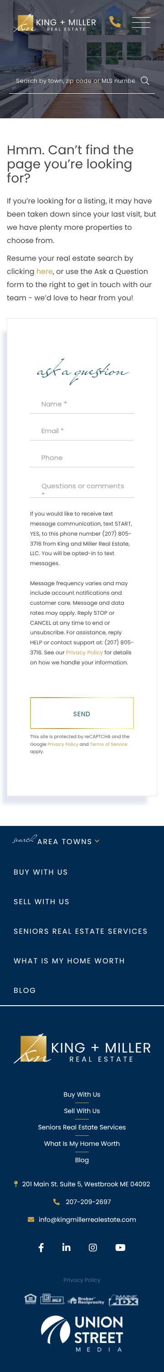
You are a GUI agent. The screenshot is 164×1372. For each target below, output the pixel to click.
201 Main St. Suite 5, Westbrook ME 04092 (86, 1184)
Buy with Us (41, 872)
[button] (144, 81)
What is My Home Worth (69, 961)
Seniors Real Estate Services (81, 931)
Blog (25, 990)
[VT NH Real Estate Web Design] (82, 1333)
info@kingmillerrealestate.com (87, 1219)
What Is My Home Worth (82, 1143)
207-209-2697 (116, 24)
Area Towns (64, 841)
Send (82, 714)
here (44, 271)
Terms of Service (108, 744)
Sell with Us (42, 901)
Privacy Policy (84, 653)
